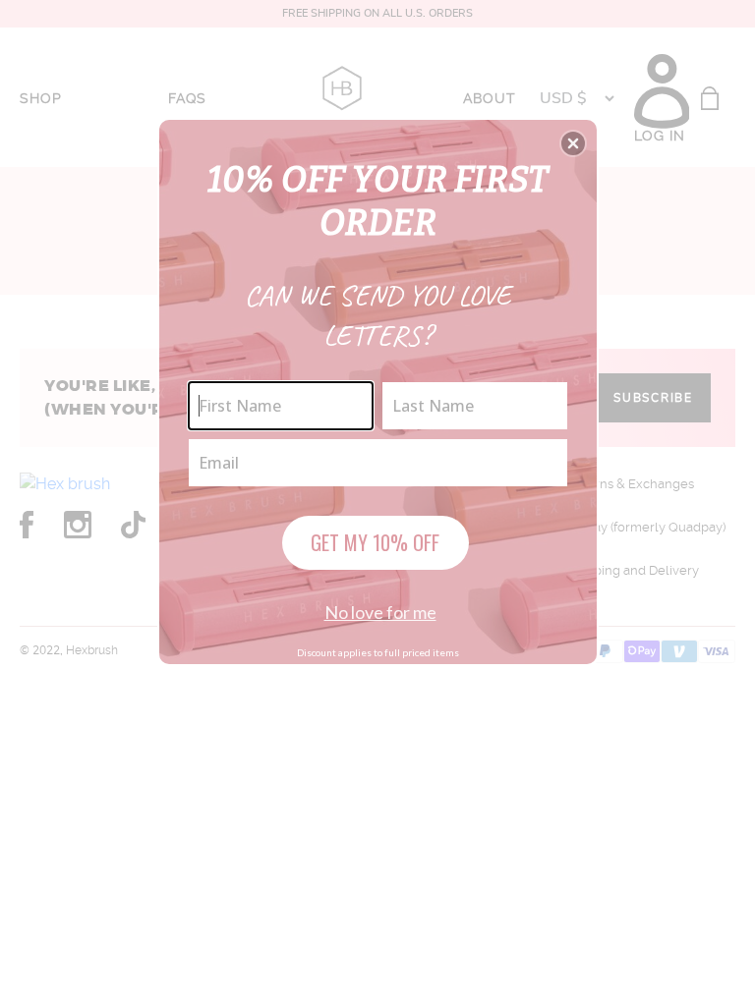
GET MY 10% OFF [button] (375, 542)
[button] (573, 143)
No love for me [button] (380, 612)
